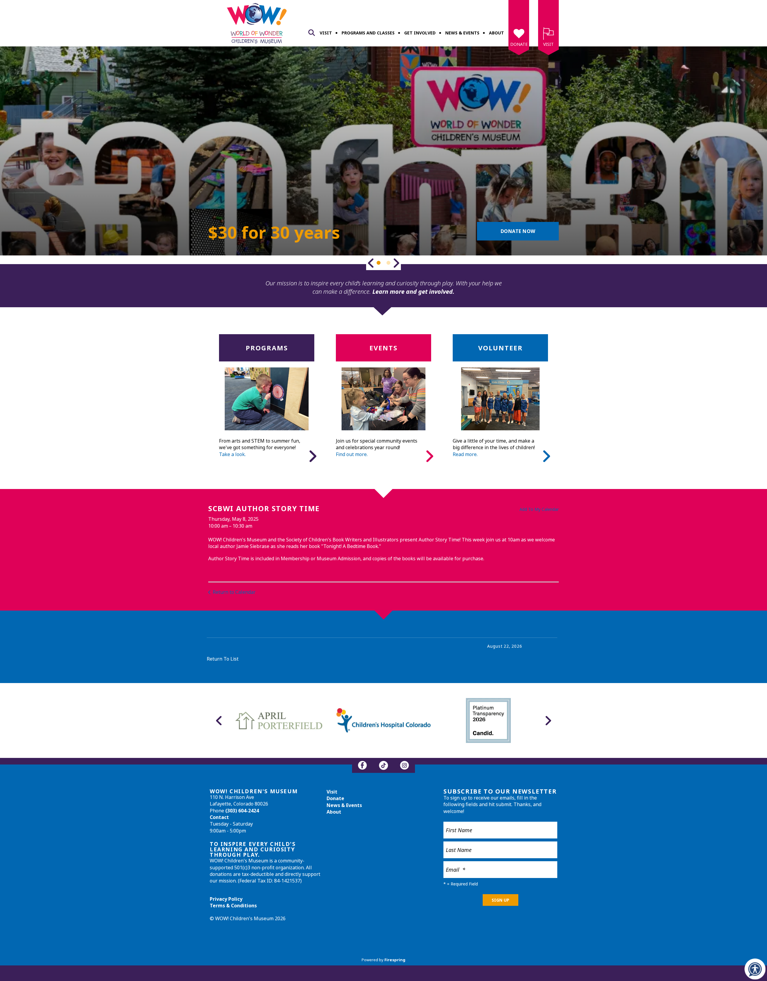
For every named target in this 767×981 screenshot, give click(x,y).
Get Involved (420, 33)
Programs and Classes (368, 33)
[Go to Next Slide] (396, 263)
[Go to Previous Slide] (370, 263)
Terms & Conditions (233, 905)
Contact (219, 817)
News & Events (462, 33)
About (496, 33)
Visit (326, 33)
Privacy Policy (226, 899)
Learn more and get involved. (413, 291)
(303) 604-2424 (242, 810)
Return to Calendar (234, 592)
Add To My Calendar (539, 509)
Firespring (394, 959)
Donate (519, 44)
